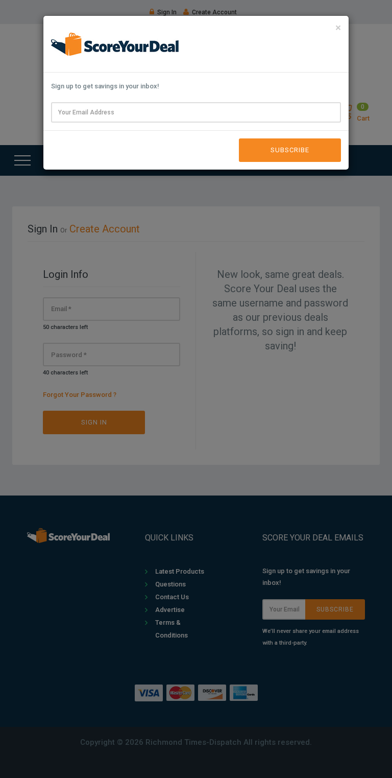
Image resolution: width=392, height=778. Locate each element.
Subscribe (290, 150)
